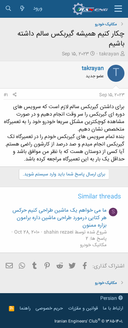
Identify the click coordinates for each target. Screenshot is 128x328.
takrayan (109, 54)
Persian (109, 298)
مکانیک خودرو (93, 245)
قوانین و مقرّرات (83, 308)
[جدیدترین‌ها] (22, 9)
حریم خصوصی (49, 308)
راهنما (25, 308)
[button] (118, 9)
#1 (6, 95)
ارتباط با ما (113, 308)
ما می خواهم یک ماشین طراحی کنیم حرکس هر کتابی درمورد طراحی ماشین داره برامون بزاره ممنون (59, 218)
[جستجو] (8, 9)
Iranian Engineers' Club (88, 321)
